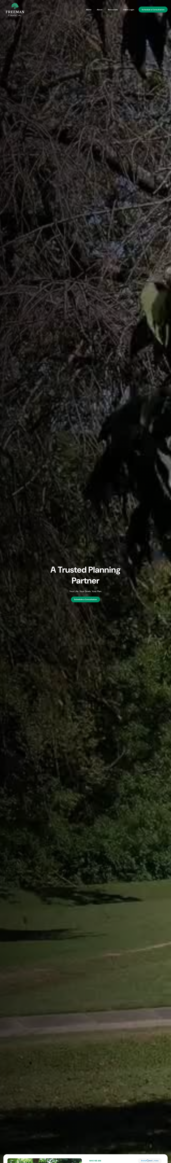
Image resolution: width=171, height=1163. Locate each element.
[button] (88, 9)
